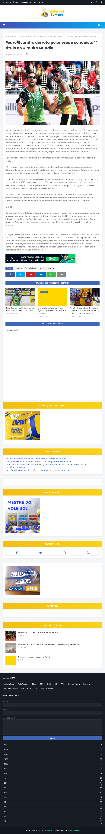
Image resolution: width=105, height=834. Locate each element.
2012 (53, 811)
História (86, 684)
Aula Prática (9, 684)
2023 (53, 759)
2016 (53, 792)
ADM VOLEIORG (13, 54)
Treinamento (26, 2)
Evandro (18, 268)
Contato (38, 2)
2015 (53, 797)
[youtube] (88, 553)
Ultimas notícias (10, 2)
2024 (53, 754)
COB (49, 684)
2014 (53, 802)
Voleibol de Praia (25, 36)
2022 (53, 764)
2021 (53, 768)
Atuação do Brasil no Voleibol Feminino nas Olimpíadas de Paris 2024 (38, 461)
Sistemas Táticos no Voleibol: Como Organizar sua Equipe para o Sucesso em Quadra (46, 464)
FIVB (63, 684)
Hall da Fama (74, 684)
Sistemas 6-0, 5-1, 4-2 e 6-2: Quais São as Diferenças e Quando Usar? (49, 644)
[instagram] (96, 2)
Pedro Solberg (31, 268)
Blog (34, 684)
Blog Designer (49, 830)
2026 (53, 745)
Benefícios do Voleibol (15, 467)
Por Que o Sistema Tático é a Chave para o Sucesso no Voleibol (35, 458)
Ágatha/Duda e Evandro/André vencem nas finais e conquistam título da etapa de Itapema (84, 311)
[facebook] (86, 2)
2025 (53, 749)
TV (36, 688)
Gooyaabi (74, 830)
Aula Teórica (23, 684)
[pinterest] (101, 2)
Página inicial (11, 36)
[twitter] (91, 2)
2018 (53, 783)
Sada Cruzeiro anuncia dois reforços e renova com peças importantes (39, 470)
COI (55, 684)
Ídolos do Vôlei (47, 688)
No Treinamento (11, 688)
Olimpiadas (26, 688)
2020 (53, 773)
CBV (41, 684)
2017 (53, 787)
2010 (53, 821)
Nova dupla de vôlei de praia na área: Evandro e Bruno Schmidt (19, 309)
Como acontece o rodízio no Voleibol (35, 657)
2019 (53, 778)
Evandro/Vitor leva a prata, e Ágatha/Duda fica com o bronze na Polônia (52, 311)
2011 (53, 816)
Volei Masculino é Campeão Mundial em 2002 (38, 632)
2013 (53, 807)
